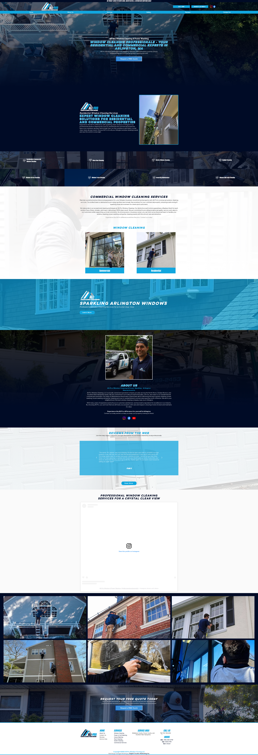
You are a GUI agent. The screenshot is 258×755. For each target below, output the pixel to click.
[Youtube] (134, 418)
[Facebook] (129, 418)
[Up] (96, 457)
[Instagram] (124, 418)
